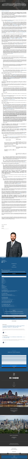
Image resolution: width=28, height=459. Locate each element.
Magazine (14, 386)
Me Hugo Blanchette (3, 287)
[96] (20, 65)
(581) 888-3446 (3, 260)
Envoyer (14, 367)
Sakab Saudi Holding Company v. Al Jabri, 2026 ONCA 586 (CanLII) (7, 299)
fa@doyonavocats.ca (4, 261)
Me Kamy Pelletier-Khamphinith (4, 288)
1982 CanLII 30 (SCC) (11, 77)
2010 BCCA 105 (24, 78)
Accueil (14, 382)
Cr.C (24, 133)
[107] (23, 174)
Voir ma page (14, 265)
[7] (15, 17)
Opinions (2, 282)
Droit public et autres (3, 280)
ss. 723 (11, 38)
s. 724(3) (24, 105)
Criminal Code (19, 38)
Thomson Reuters (3, 283)
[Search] (25, 276)
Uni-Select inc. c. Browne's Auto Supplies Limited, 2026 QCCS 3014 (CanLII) (8, 306)
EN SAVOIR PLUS (14, 273)
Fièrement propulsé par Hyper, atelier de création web (14, 444)
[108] (6, 176)
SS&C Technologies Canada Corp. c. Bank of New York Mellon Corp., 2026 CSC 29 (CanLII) (9, 290)
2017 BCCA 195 (16, 25)
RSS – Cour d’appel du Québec (4, 293)
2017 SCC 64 (6, 25)
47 (12, 20)
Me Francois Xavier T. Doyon (4, 286)
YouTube (14, 378)
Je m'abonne (14, 317)
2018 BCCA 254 (14, 24)
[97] (21, 71)
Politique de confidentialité (14, 449)
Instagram (12, 378)
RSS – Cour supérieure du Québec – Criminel (6, 304)
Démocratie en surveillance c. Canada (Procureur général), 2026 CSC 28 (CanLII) (8, 291)
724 (14, 38)
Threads (18, 378)
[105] (24, 161)
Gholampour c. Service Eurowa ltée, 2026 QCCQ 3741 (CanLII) (7, 301)
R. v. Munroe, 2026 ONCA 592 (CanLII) (5, 298)
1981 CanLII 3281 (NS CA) (10, 108)
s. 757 (9, 99)
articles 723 (9, 136)
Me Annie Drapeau (3, 285)
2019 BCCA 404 (9, 20)
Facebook (10, 378)
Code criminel (15, 136)
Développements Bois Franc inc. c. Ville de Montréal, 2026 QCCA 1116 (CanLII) (8, 295)
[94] (12, 53)
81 (10, 25)
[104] (18, 127)
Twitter (16, 378)
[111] (20, 193)
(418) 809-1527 (14, 412)
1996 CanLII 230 (21, 31)
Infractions (2, 281)
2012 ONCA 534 (19, 183)
